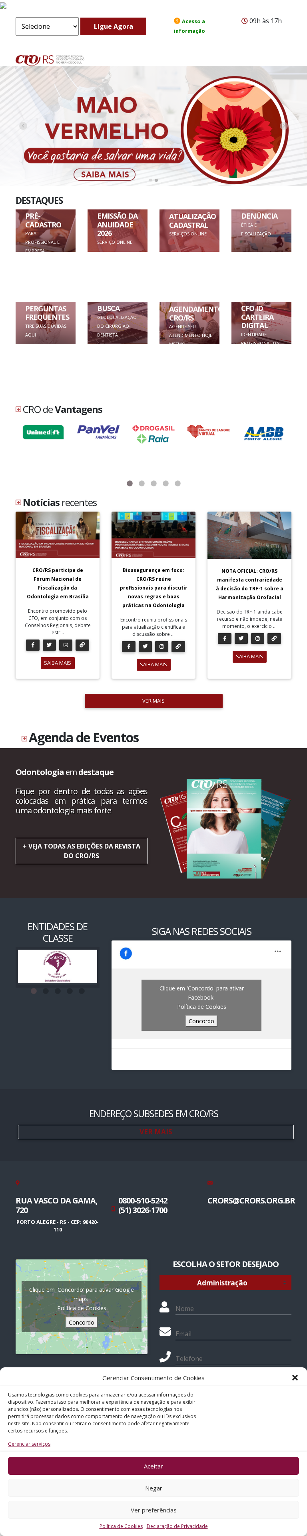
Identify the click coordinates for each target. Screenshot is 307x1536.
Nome (184, 1308)
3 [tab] (153, 484)
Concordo (201, 1021)
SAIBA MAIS (57, 662)
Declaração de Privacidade (177, 1526)
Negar (153, 1488)
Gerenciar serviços (29, 1443)
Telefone (189, 1358)
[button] (295, 1378)
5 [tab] (177, 484)
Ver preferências (154, 1510)
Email (183, 1333)
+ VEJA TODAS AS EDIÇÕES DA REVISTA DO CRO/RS (81, 851)
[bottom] (284, 126)
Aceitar (153, 1466)
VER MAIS (153, 700)
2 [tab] (142, 484)
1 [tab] (130, 484)
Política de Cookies (121, 1526)
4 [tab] (165, 484)
